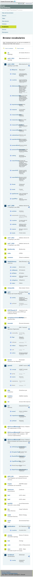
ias (8, 401)
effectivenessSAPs (15, 95)
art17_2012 (11, 237)
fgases (10, 360)
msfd (9, 515)
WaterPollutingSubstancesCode (15, 469)
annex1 (14, 411)
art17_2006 (11, 205)
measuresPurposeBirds (15, 125)
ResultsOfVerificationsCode (15, 456)
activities (14, 211)
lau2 (9, 499)
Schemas (4, 24)
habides (10, 396)
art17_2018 (11, 243)
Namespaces (5, 32)
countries (14, 80)
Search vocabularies (9, 48)
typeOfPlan (14, 198)
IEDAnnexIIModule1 (13, 426)
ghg (9, 390)
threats (13, 184)
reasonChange (15, 160)
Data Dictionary (14, 10)
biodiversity (11, 249)
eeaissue (14, 276)
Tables (3, 18)
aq (8, 52)
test (9, 541)
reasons (14, 229)
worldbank (11, 554)
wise (9, 549)
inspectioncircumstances (15, 415)
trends (13, 189)
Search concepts (20, 48)
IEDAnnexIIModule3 (13, 432)
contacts (14, 267)
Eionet (8, 10)
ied (8, 406)
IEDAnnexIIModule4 (13, 439)
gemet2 (10, 365)
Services (4, 29)
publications (11, 526)
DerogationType (15, 452)
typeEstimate (15, 193)
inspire (10, 484)
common (10, 257)
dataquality (11, 288)
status (13, 283)
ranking (14, 155)
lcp (8, 509)
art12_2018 (11, 64)
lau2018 (10, 503)
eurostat (10, 323)
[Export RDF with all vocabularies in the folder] (28, 66)
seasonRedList (15, 177)
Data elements (5, 21)
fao (9, 327)
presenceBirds (15, 145)
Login (21, 3)
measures (14, 109)
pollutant (14, 420)
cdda (9, 253)
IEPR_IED (11, 476)
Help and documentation (7, 13)
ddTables (14, 273)
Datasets (4, 15)
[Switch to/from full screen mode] (23, 3)
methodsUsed (15, 135)
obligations (15, 280)
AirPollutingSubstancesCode (15, 446)
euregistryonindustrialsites (13, 317)
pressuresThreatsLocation (15, 149)
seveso (10, 535)
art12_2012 (11, 58)
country (14, 560)
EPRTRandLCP (12, 310)
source (13, 377)
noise (9, 520)
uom (9, 545)
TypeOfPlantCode (15, 461)
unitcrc (13, 353)
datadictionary (12, 261)
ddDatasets (14, 270)
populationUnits (15, 139)
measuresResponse (15, 130)
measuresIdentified (15, 114)
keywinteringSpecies (15, 104)
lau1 (9, 495)
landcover (11, 489)
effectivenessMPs (15, 86)
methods (14, 224)
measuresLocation (15, 119)
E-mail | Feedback (6, 572)
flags (13, 337)
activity (14, 297)
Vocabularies (5, 26)
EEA (8, 1)
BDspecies (14, 69)
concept (14, 369)
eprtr (9, 292)
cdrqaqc (14, 74)
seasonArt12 (15, 170)
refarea (13, 345)
